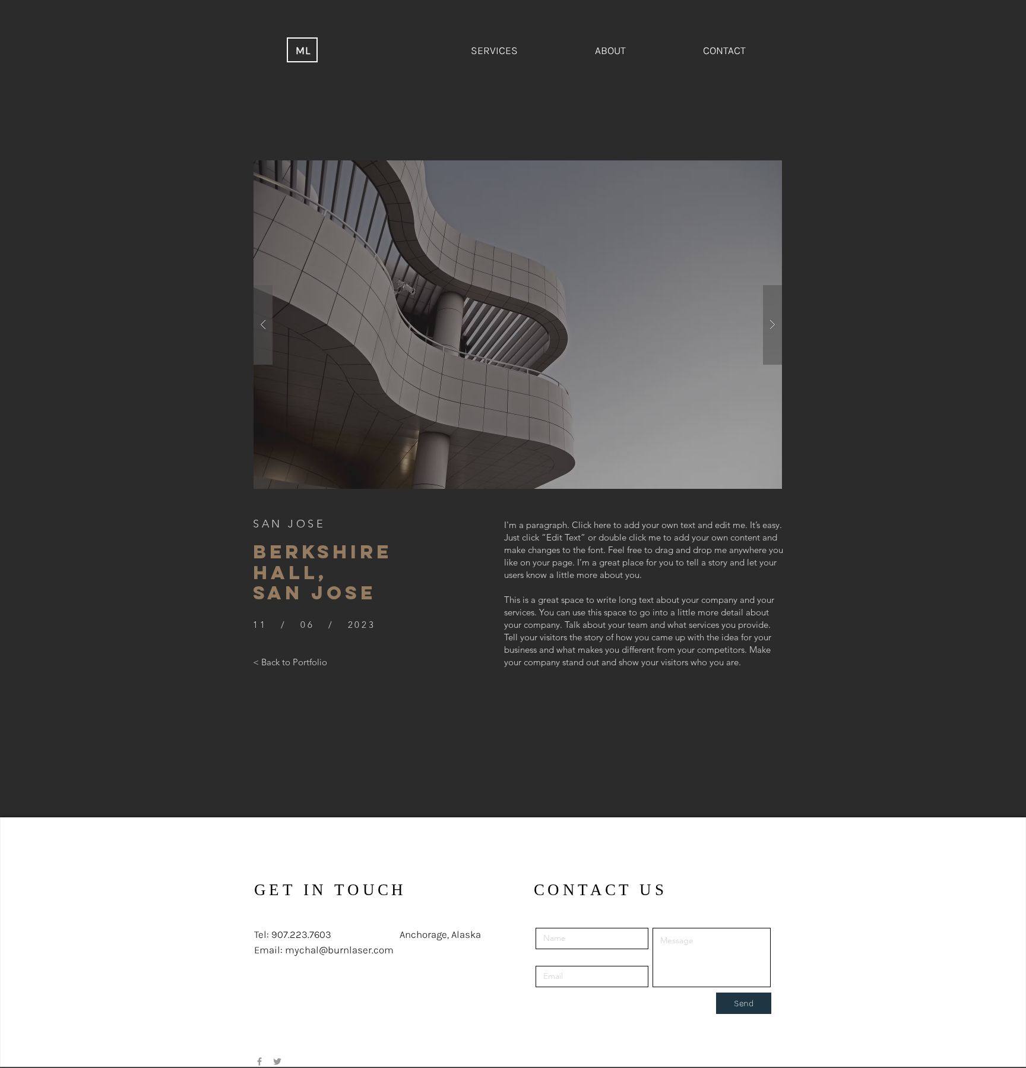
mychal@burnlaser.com (339, 950)
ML (304, 50)
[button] (518, 324)
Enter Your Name (569, 919)
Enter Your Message (691, 919)
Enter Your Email (568, 957)
